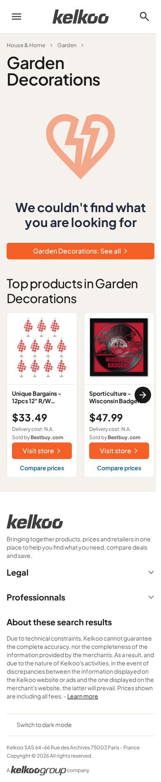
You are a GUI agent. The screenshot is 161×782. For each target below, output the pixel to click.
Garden (66, 45)
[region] (80, 395)
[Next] (143, 395)
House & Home (26, 45)
